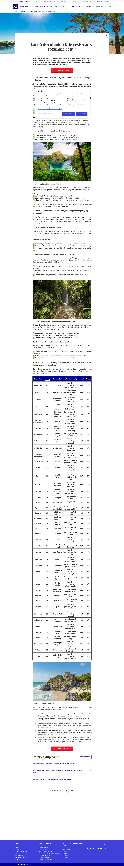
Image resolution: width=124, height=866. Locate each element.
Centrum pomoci (25, 1)
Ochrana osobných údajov (45, 851)
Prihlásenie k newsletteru (45, 859)
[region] (62, 102)
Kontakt (75, 1)
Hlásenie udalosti (43, 847)
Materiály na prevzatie (20, 857)
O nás (36, 1)
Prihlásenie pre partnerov (21, 851)
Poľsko (65, 851)
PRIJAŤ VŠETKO (82, 114)
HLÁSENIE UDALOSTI (49, 1)
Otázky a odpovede (20, 855)
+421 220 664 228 (98, 848)
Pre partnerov (100, 6)
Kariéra (17, 853)
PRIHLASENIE (87, 1)
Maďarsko (65, 853)
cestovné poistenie (63, 204)
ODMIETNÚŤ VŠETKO (68, 114)
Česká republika (67, 849)
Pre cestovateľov (74, 6)
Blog (109, 6)
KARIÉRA (64, 1)
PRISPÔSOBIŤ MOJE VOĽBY (45, 114)
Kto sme (17, 847)
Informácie (23, 11)
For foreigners (88, 6)
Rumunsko (65, 857)
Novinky (17, 859)
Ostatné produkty (60, 6)
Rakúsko (65, 855)
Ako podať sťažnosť (44, 857)
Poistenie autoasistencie (43, 6)
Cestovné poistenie (26, 6)
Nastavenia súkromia (44, 855)
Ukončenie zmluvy (102, 1)
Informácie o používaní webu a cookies (49, 853)
